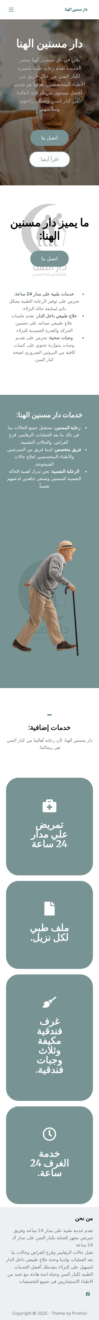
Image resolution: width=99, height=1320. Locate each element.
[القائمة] (11, 9)
